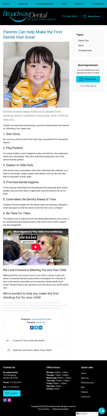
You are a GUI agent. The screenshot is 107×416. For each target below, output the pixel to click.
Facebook (5, 400)
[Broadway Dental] (29, 16)
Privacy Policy (43, 409)
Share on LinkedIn (40, 327)
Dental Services (45, 3)
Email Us (13, 393)
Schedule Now (90, 79)
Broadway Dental (53, 406)
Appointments (94, 16)
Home (6, 3)
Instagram (9, 400)
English (83, 414)
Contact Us (98, 3)
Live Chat (102, 411)
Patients (79, 3)
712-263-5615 (70, 16)
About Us (23, 3)
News (81, 45)
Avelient (65, 409)
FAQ (64, 3)
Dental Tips (40, 322)
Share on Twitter (36, 327)
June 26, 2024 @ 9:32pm (41, 319)
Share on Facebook (32, 327)
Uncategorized (85, 50)
